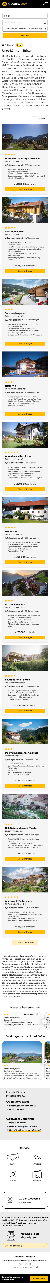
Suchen (25, 35)
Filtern (42, 118)
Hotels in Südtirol (17, 1122)
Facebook (19, 1256)
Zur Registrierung (13, 1245)
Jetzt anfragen (39, 1278)
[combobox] (25, 16)
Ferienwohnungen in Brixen (22, 1105)
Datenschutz (21, 1260)
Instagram (30, 1256)
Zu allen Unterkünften (25, 942)
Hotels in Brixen (16, 1109)
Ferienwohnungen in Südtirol (23, 1126)
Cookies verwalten (38, 1260)
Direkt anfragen (25, 189)
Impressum (8, 1260)
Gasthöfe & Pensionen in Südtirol (25, 1130)
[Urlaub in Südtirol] (4, 45)
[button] (13, 137)
